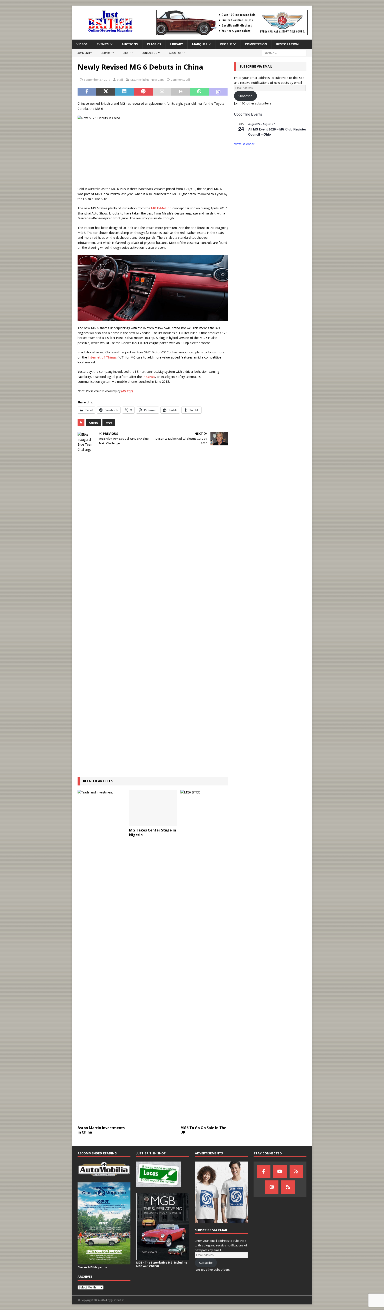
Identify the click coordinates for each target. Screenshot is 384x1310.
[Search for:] (284, 52)
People (226, 44)
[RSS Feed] (288, 1187)
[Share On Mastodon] (218, 92)
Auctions (130, 44)
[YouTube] (280, 1171)
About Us (175, 52)
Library (176, 44)
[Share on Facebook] (87, 92)
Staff (120, 80)
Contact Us (149, 52)
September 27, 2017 (97, 80)
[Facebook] (263, 1171)
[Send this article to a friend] (162, 92)
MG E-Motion (161, 208)
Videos (82, 44)
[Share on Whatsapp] (199, 92)
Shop (126, 52)
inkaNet (149, 377)
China (93, 423)
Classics (154, 44)
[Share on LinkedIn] (124, 92)
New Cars (157, 80)
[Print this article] (180, 92)
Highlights (143, 80)
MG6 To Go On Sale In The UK (203, 1130)
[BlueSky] (296, 1171)
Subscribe (245, 96)
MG (132, 80)
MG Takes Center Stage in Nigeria (152, 832)
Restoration (287, 44)
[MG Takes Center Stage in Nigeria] (153, 808)
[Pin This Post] (143, 92)
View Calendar (244, 144)
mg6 (109, 423)
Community (84, 52)
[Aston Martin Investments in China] (101, 956)
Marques (199, 44)
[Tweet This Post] (105, 92)
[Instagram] (271, 1187)
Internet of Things (102, 357)
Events (103, 44)
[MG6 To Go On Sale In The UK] (204, 956)
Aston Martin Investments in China (101, 1130)
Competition (256, 44)
